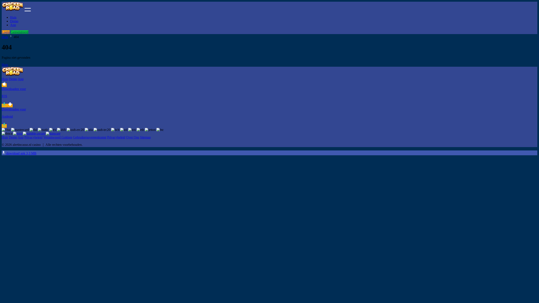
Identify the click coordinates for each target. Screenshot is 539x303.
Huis (13, 17)
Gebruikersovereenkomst (89, 137)
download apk (20, 153)
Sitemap (145, 137)
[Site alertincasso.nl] (13, 10)
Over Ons (132, 137)
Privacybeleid (33, 137)
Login (6, 32)
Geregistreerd (19, 32)
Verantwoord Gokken (57, 137)
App (13, 25)
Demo (14, 21)
